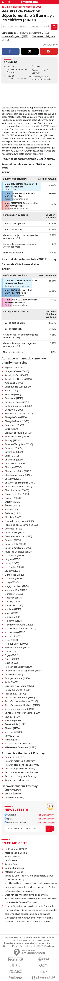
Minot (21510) (11, 613)
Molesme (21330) (13, 620)
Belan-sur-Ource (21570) (17, 402)
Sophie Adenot (12, 856)
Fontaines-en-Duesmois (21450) (21, 525)
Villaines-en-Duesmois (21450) (20, 747)
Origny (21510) (12, 659)
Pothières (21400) (14, 674)
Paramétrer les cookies (34, 943)
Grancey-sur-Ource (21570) (18, 536)
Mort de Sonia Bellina (16, 852)
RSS (34, 940)
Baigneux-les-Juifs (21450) (18, 386)
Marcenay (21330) (14, 594)
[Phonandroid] (43, 977)
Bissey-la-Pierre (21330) (17, 421)
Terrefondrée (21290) (15, 724)
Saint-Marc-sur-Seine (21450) (19, 709)
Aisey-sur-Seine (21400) (17, 371)
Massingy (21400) (13, 597)
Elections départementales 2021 (24, 6)
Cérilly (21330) (12, 455)
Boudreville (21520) (14, 425)
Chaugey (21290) (13, 478)
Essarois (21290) (13, 509)
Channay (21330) (13, 467)
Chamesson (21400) (15, 463)
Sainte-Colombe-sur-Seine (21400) (22, 712)
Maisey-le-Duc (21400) (16, 590)
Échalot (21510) (12, 505)
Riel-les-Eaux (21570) (15, 693)
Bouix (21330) (11, 429)
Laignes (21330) (13, 559)
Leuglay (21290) (12, 571)
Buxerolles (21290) (14, 452)
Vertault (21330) (12, 739)
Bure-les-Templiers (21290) (19, 444)
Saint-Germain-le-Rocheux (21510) (22, 705)
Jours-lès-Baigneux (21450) (15, 36)
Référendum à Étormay (17, 780)
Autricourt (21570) (14, 383)
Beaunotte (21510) (14, 398)
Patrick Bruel (11, 864)
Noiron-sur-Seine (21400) (17, 647)
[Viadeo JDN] (43, 971)
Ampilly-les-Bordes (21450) (18, 379)
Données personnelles (14, 943)
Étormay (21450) (13, 790)
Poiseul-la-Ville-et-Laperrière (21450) (23, 670)
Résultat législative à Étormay (20, 768)
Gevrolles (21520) (13, 528)
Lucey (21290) (12, 582)
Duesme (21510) (13, 502)
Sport (9, 818)
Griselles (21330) (13, 540)
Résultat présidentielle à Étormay (22, 765)
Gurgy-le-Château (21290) (18, 548)
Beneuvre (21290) (14, 409)
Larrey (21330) (12, 563)
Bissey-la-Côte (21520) (16, 417)
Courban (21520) (13, 498)
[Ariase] (15, 977)
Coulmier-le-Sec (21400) (17, 494)
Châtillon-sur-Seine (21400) (19, 475)
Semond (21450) (13, 720)
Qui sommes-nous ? (13, 937)
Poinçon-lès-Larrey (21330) (18, 667)
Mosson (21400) (13, 636)
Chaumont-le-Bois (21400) (18, 486)
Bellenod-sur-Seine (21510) (18, 406)
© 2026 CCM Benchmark (44, 946)
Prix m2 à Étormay (14, 797)
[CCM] (43, 959)
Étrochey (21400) (13, 517)
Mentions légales (11, 946)
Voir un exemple (46, 814)
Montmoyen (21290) (15, 632)
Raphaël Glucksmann (16, 849)
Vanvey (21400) (12, 736)
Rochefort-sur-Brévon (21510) (20, 697)
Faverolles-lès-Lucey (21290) (19, 521)
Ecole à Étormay (13, 793)
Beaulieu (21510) (13, 394)
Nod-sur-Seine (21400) (16, 643)
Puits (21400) (11, 682)
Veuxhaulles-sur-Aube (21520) (20, 743)
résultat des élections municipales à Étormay (25, 120)
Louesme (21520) (13, 578)
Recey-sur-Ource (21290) (17, 690)
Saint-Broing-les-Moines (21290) (21, 701)
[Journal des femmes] (15, 959)
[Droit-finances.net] (43, 965)
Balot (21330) (11, 390)
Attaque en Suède (14, 872)
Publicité (50, 937)
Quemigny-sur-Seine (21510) (19, 686)
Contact (13, 940)
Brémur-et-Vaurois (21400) (18, 433)
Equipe (27, 937)
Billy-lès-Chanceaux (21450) (19, 413)
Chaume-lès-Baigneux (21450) (20, 482)
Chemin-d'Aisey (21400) (17, 490)
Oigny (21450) (11, 655)
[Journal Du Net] (15, 965)
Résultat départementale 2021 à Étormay (17, 69)
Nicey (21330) (11, 640)
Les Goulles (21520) (14, 567)
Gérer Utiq (50, 943)
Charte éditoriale (38, 937)
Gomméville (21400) (15, 532)
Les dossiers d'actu (16, 822)
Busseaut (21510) (13, 448)
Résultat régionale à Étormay (19, 761)
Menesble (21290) (14, 605)
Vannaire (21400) (13, 732)
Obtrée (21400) (12, 651)
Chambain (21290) (14, 459)
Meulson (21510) (13, 609)
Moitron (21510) (12, 617)
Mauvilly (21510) (12, 601)
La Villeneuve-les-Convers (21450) (31, 33)
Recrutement (43, 940)
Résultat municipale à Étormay (21, 776)
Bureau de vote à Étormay (18, 757)
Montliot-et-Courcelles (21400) (20, 628)
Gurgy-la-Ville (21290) (15, 544)
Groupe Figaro (26, 946)
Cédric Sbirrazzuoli (14, 868)
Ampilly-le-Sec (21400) (16, 375)
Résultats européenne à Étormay (22, 772)
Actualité (11, 814)
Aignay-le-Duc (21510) (15, 367)
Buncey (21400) (12, 440)
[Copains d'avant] (15, 971)
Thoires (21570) (12, 728)
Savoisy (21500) (12, 716)
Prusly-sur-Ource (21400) (17, 678)
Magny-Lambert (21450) (17, 586)
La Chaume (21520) (14, 555)
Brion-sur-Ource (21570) (17, 436)
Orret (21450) (11, 663)
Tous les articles (24, 940)
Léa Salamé (11, 860)
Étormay (36, 77)
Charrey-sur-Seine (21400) (18, 471)
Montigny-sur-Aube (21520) (19, 624)
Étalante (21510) (12, 513)
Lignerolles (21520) (14, 574)
